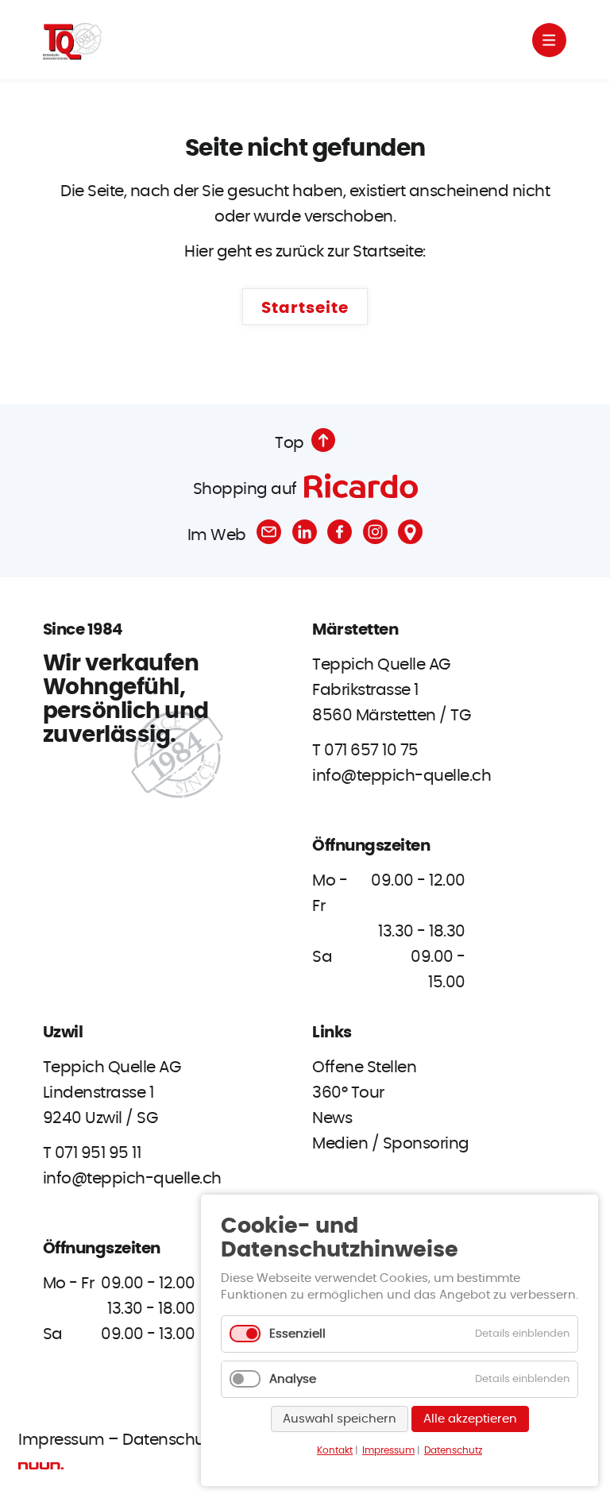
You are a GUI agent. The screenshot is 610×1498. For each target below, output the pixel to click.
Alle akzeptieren (470, 1419)
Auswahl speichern (339, 1419)
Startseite (305, 308)
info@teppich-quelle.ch (401, 776)
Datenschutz (169, 1440)
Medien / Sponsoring (390, 1144)
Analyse (292, 1379)
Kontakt (335, 1450)
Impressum (61, 1440)
